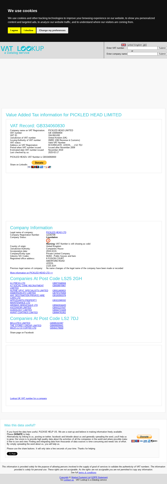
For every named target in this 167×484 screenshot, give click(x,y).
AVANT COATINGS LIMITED (24, 312)
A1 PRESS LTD (17, 283)
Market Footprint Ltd (81, 477)
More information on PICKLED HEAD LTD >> (31, 273)
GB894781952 (59, 312)
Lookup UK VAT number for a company (28, 398)
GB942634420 (59, 305)
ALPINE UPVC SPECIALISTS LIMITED (29, 290)
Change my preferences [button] (52, 30)
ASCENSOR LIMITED (20, 307)
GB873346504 (59, 283)
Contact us (69, 480)
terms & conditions (87, 472)
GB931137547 (59, 307)
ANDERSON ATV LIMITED (23, 293)
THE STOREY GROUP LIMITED (25, 325)
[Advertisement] (83, 81)
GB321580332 (59, 300)
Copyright (64, 477)
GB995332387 (56, 323)
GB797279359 (59, 293)
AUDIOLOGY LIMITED (21, 310)
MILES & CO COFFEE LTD (23, 328)
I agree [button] (14, 30)
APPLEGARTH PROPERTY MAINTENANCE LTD (23, 301)
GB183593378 (59, 295)
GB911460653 (59, 290)
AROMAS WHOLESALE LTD (24, 305)
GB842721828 (59, 310)
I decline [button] (28, 30)
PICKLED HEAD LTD (56, 232)
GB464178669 (56, 328)
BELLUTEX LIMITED (20, 323)
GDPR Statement (99, 477)
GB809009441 (56, 325)
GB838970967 (59, 285)
